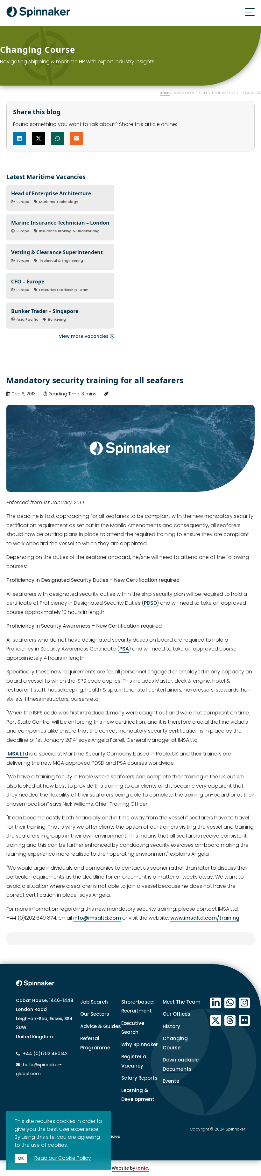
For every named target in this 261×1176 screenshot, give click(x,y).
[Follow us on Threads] (230, 1020)
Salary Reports (139, 1078)
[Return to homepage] (38, 13)
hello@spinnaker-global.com (39, 1069)
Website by (130, 1168)
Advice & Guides (100, 1026)
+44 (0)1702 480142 (44, 1053)
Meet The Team (182, 1002)
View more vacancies (84, 336)
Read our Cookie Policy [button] (62, 1158)
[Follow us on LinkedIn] (215, 1003)
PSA (124, 648)
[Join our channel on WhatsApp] (230, 1003)
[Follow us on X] (215, 1020)
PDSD (150, 603)
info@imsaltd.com (97, 918)
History (171, 1026)
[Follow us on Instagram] (244, 1003)
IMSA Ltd (17, 753)
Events (171, 1081)
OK (21, 1158)
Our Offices (176, 1014)
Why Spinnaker (139, 1044)
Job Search (94, 1002)
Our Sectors (94, 1014)
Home (165, 93)
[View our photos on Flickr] (244, 1020)
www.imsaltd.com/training (204, 918)
